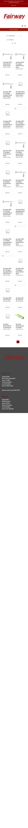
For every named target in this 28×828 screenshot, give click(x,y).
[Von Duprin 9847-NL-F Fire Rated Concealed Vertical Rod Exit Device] (20, 113)
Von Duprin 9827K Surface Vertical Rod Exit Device (7, 64)
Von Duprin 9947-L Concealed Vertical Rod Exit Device (20, 211)
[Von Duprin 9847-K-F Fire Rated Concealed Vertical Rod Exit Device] (7, 83)
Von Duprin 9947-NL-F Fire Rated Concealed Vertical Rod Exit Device (7, 270)
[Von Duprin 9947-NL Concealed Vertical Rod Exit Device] (20, 231)
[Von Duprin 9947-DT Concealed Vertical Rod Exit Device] (7, 172)
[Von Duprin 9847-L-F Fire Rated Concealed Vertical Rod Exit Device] (7, 113)
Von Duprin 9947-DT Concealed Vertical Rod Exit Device (7, 182)
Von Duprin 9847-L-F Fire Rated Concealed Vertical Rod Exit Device (7, 123)
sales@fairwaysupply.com (14, 2)
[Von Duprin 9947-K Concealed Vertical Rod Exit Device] (20, 172)
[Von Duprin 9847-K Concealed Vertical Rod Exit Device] (20, 54)
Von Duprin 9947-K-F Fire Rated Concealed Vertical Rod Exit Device (7, 212)
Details (8, 74)
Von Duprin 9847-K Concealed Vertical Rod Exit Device (20, 64)
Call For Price (6, 67)
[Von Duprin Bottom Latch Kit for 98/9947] (20, 316)
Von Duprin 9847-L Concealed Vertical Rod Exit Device (20, 93)
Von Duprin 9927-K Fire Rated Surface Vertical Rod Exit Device (20, 153)
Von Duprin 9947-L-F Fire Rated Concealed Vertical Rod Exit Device (7, 241)
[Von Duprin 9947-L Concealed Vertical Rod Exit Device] (20, 201)
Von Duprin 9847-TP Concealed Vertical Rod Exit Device (7, 153)
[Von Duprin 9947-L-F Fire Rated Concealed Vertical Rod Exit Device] (7, 231)
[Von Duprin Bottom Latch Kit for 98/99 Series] (7, 316)
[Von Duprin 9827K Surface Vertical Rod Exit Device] (7, 54)
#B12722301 (17, 390)
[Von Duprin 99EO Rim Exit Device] (7, 290)
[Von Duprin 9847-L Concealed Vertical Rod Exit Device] (20, 83)
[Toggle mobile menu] (25, 26)
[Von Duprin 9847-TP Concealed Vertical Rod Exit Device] (7, 142)
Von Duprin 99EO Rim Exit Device (7, 299)
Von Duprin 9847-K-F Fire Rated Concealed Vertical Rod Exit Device (7, 94)
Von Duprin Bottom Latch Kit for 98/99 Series (7, 325)
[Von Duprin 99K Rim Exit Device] (20, 290)
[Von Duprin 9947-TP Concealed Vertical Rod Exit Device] (20, 260)
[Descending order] (21, 35)
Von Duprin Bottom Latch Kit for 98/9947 (20, 325)
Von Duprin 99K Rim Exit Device (19, 299)
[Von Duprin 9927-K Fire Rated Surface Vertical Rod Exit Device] (20, 142)
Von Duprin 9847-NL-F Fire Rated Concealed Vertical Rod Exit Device (20, 123)
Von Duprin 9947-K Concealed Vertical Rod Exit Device (20, 182)
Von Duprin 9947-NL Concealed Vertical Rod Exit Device (20, 241)
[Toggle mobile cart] (22, 26)
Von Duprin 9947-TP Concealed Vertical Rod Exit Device (20, 270)
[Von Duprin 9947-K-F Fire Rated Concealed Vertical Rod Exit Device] (7, 201)
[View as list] (15, 43)
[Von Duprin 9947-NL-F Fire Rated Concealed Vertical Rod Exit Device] (7, 260)
